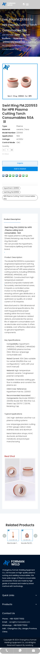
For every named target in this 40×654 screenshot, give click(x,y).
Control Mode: (8, 142)
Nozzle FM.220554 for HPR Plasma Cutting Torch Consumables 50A (27, 543)
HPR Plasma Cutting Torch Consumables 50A (19, 197)
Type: (4, 126)
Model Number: (9, 132)
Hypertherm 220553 (11, 188)
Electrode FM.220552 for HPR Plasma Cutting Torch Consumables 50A (13, 543)
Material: (6, 129)
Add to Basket (20, 168)
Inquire (20, 163)
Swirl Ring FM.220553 (11, 192)
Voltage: (6, 139)
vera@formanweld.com (19, 622)
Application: (7, 136)
